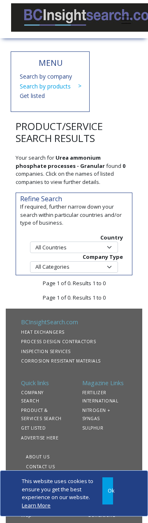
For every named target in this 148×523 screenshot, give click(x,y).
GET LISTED (33, 428)
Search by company (46, 76)
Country (111, 237)
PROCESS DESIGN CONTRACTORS (58, 341)
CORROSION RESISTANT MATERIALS (61, 361)
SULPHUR (93, 428)
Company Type (103, 256)
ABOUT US (37, 457)
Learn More (36, 505)
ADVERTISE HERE (39, 438)
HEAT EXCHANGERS (43, 332)
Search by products (45, 86)
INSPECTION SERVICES (46, 351)
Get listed (32, 96)
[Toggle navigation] (126, 19)
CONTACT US (40, 467)
